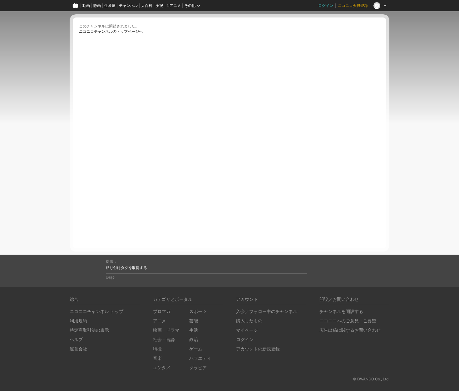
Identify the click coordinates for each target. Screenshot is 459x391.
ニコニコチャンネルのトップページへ (111, 31)
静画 (97, 5)
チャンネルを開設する (341, 311)
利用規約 (78, 320)
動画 (86, 5)
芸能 (193, 320)
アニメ (159, 320)
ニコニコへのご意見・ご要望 (347, 320)
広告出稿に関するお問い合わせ (350, 330)
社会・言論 (164, 339)
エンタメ (161, 367)
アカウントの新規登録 (258, 348)
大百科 (146, 5)
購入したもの (249, 320)
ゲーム (195, 348)
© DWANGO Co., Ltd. (371, 379)
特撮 (157, 348)
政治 (193, 339)
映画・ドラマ (166, 330)
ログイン (325, 5)
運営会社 (78, 348)
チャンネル (128, 5)
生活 (193, 330)
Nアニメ (174, 5)
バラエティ (200, 358)
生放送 (110, 5)
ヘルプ (76, 339)
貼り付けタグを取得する (126, 268)
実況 (159, 5)
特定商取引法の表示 (89, 330)
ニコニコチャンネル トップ (96, 311)
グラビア (198, 367)
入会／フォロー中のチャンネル (266, 311)
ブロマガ (161, 311)
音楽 (157, 358)
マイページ (247, 330)
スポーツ (198, 311)
